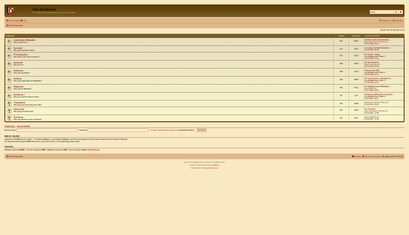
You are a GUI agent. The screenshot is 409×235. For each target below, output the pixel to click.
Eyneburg (18, 117)
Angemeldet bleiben (186, 130)
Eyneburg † (19, 94)
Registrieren (23, 126)
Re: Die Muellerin (372, 62)
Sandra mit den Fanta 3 (377, 102)
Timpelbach (19, 102)
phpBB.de (215, 165)
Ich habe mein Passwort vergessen (164, 130)
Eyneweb (18, 48)
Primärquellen (21, 54)
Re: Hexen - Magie (372, 54)
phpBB (196, 162)
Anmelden (9, 126)
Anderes (18, 78)
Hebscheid (19, 109)
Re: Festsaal (370, 109)
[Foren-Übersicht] (19, 10)
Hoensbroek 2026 (372, 70)
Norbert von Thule (375, 56)
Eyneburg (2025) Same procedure (379, 94)
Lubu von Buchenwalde (378, 48)
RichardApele (94, 150)
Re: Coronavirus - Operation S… (378, 78)
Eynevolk (9, 36)
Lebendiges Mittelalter (24, 40)
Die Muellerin (373, 64)
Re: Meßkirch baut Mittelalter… (378, 86)
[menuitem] (23, 21)
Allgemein (19, 86)
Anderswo (18, 70)
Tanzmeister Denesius (377, 42)
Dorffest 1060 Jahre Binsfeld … (378, 40)
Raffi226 (371, 88)
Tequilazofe (372, 117)
